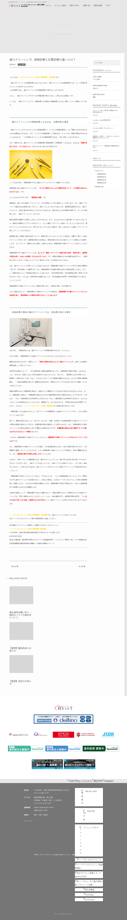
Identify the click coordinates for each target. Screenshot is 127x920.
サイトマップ (29, 821)
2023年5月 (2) (101, 174)
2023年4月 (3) (101, 177)
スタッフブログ (45, 854)
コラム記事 (54, 854)
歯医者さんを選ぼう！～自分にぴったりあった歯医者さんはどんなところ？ (106, 137)
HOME (36, 854)
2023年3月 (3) (101, 179)
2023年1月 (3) (101, 182)
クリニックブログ (90, 828)
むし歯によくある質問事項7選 (101, 120)
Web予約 (91, 811)
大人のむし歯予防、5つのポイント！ (103, 128)
